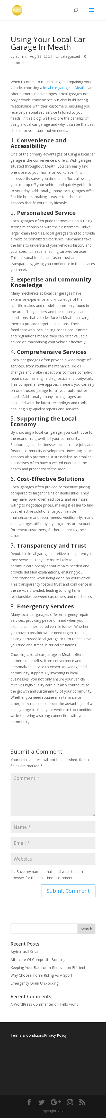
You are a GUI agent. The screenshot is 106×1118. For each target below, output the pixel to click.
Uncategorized (68, 56)
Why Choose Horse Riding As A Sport (41, 975)
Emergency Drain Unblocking (34, 983)
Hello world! (69, 1004)
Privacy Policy (55, 1035)
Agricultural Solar (25, 951)
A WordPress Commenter (32, 1004)
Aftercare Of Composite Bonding (38, 959)
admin (20, 56)
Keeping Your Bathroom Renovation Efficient (48, 967)
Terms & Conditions (27, 1035)
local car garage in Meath (63, 87)
